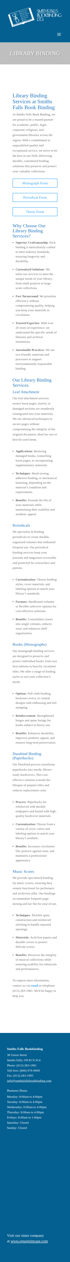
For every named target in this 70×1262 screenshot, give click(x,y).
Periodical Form (35, 197)
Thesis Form (35, 212)
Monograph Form (35, 183)
